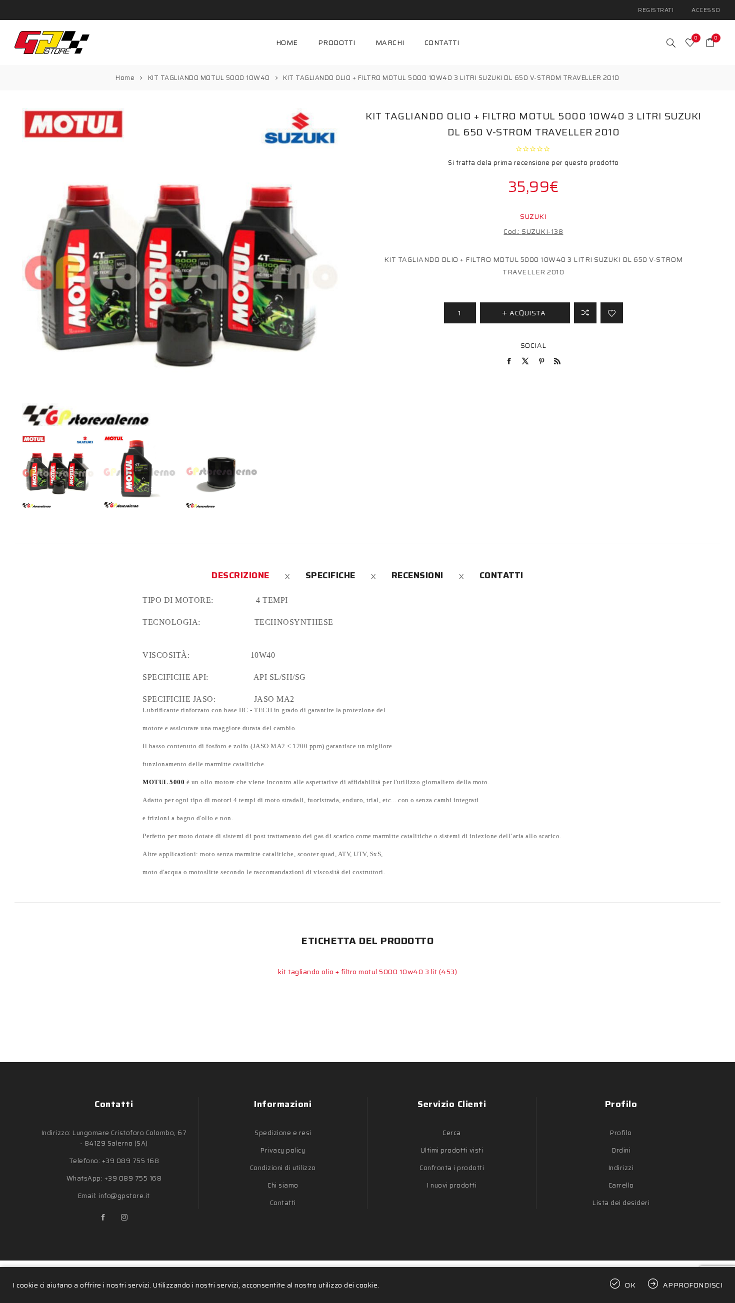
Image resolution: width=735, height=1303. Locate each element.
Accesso (706, 9)
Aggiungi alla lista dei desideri (611, 312)
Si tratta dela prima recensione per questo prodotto (533, 162)
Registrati (656, 9)
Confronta (585, 312)
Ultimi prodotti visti (452, 1150)
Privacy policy (282, 1150)
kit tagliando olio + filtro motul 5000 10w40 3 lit (358, 971)
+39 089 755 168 (131, 1161)
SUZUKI (533, 216)
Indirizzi (621, 1168)
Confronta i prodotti (452, 1168)
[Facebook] (104, 1218)
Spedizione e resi (283, 1133)
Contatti (502, 575)
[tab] (241, 575)
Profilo (621, 1133)
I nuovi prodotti (451, 1185)
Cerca (451, 1133)
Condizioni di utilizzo (283, 1168)
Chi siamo (283, 1185)
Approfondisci (693, 1285)
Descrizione (241, 575)
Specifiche (331, 575)
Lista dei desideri (621, 1203)
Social (533, 345)
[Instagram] (124, 1218)
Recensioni (418, 575)
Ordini (621, 1150)
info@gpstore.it (124, 1196)
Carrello (621, 1185)
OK (630, 1285)
